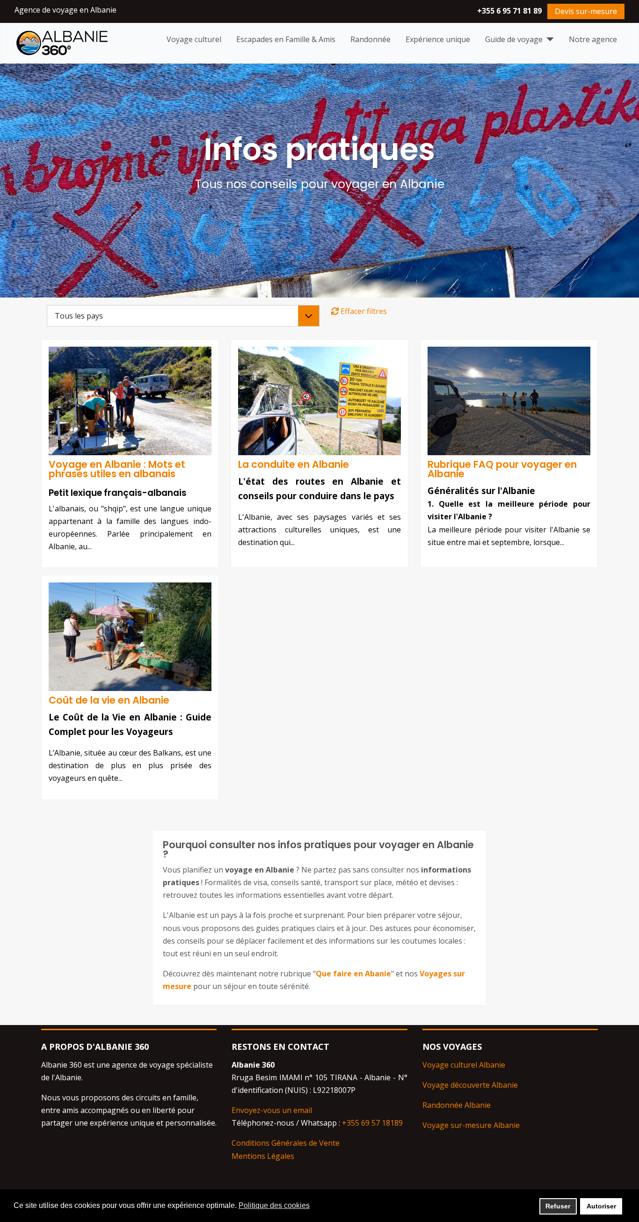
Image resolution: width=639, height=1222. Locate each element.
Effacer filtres (363, 311)
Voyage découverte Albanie (470, 1085)
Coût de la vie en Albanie (109, 700)
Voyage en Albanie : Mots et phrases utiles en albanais (117, 469)
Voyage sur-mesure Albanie (471, 1125)
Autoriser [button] (601, 1206)
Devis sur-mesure (586, 11)
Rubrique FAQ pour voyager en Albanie (502, 469)
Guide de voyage (514, 39)
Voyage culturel (194, 39)
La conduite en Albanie (293, 464)
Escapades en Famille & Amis (285, 39)
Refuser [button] (557, 1206)
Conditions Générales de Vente (286, 1143)
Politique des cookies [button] (274, 1205)
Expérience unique (438, 39)
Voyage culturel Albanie (463, 1065)
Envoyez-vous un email (272, 1110)
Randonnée (370, 39)
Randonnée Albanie (456, 1105)
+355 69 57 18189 (372, 1123)
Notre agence (593, 39)
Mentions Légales (263, 1156)
